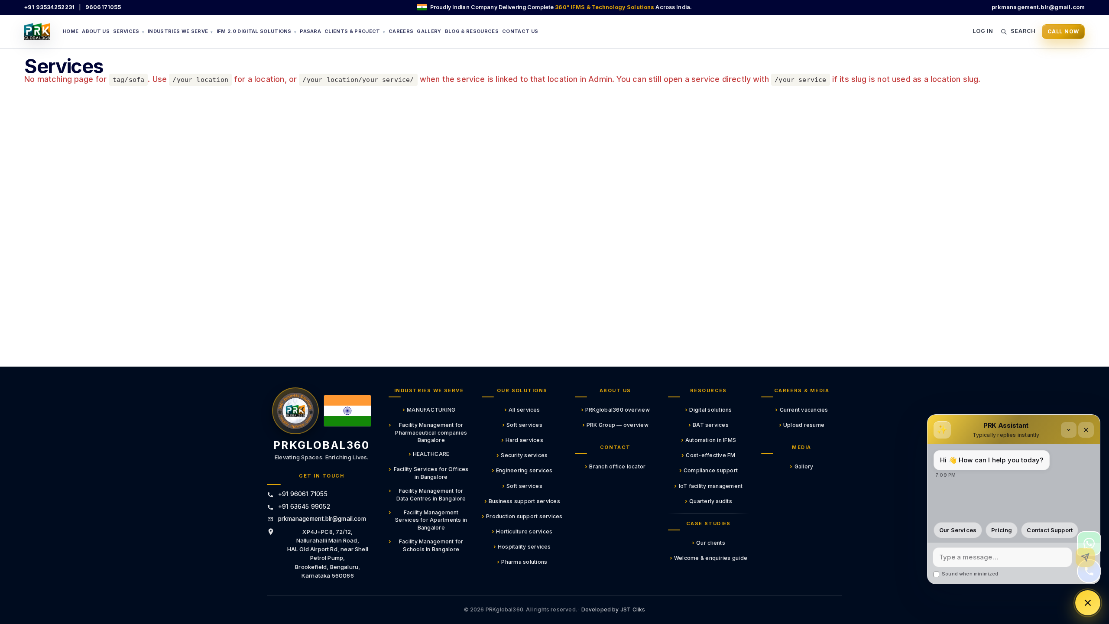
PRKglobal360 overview (615, 409)
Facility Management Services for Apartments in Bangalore (428, 520)
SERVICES (128, 31)
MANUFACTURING (428, 409)
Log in (983, 31)
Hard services (522, 439)
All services (522, 409)
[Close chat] (1086, 430)
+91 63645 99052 (304, 506)
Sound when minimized (970, 574)
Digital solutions (708, 409)
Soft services (522, 424)
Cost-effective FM (708, 455)
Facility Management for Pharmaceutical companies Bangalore (428, 432)
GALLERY (429, 31)
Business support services (522, 500)
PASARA (310, 31)
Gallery (801, 466)
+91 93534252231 (49, 7)
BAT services (708, 424)
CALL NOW (1063, 31)
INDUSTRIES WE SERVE (180, 31)
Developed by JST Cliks (613, 609)
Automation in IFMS (708, 439)
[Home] (37, 32)
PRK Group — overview (615, 424)
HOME (70, 31)
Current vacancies (801, 409)
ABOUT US (96, 31)
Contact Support (1050, 529)
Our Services (957, 529)
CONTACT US (520, 31)
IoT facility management (708, 485)
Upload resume (801, 424)
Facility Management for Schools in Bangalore (426, 545)
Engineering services (522, 470)
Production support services (522, 516)
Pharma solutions (522, 561)
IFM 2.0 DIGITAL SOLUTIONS (257, 31)
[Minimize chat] (1069, 430)
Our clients (708, 542)
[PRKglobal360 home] (295, 410)
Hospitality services (522, 546)
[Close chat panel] (1087, 602)
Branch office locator (615, 466)
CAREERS (401, 31)
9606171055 (103, 7)
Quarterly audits (708, 500)
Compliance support (708, 470)
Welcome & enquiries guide (708, 557)
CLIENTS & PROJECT (354, 31)
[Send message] (1085, 557)
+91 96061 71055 (303, 494)
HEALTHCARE (429, 453)
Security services (522, 455)
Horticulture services (522, 531)
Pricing (1001, 529)
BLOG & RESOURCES (472, 31)
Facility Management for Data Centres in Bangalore (427, 494)
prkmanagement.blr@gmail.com (1038, 7)
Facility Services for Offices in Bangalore (429, 472)
